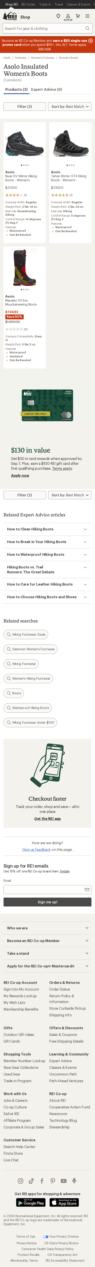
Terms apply (62, 468)
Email (7, 880)
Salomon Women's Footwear (33, 649)
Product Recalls (28, 1255)
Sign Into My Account (21, 989)
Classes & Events (62, 1067)
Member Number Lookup (24, 1061)
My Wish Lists (14, 1002)
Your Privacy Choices (63, 1236)
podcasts (74, 1180)
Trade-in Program (17, 1081)
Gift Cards (12, 1041)
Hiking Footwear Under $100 (33, 722)
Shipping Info (60, 1015)
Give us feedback (36, 849)
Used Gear (12, 1074)
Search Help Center (19, 1146)
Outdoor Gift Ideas (19, 1034)
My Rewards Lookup (20, 996)
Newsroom (58, 1114)
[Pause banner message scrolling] (90, 40)
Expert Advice (60, 1061)
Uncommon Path (63, 1074)
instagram (20, 1180)
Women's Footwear (42, 57)
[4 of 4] (28, 165)
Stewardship (59, 1127)
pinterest (53, 1180)
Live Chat (11, 1160)
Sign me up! (47, 902)
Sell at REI (11, 1114)
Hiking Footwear (24, 664)
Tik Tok (31, 1180)
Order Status (59, 989)
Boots (16, 693)
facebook (42, 1180)
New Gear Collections (21, 1067)
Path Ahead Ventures (66, 1081)
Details (65, 871)
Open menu (87, 16)
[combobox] (47, 28)
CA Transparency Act (63, 1255)
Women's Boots (68, 57)
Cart (77, 16)
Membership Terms (24, 1260)
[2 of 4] (24, 165)
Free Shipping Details (66, 1041)
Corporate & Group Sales (24, 1127)
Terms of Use (25, 1236)
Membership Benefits (21, 1009)
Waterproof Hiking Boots (30, 708)
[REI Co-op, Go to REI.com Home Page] (10, 16)
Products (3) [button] (16, 89)
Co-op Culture (15, 1107)
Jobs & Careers (16, 1100)
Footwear (20, 57)
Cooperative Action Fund (69, 1107)
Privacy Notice (27, 1243)
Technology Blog (63, 1120)
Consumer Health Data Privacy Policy (47, 1249)
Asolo (7, 57)
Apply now (20, 475)
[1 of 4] (21, 165)
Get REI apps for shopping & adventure (47, 1194)
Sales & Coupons (63, 1034)
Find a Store (13, 1153)
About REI (57, 1100)
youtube (63, 1180)
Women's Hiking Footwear (31, 678)
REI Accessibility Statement (65, 1260)
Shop (25, 16)
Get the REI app (47, 818)
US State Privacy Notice (61, 1243)
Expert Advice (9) (46, 89)
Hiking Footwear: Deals (29, 634)
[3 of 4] (26, 165)
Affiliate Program (17, 1120)
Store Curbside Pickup (67, 1008)
